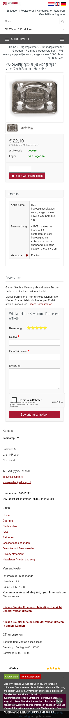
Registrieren (27, 10)
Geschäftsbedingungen (52, 14)
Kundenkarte (44, 10)
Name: (13, 336)
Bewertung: (15, 328)
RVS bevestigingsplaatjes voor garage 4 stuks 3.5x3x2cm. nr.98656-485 (32, 54)
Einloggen (12, 10)
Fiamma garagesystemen (41, 50)
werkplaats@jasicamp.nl (17, 482)
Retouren (59, 10)
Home (12, 47)
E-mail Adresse (18, 351)
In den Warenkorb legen (28, 175)
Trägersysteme (28, 47)
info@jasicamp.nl (13, 476)
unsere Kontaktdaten (40, 304)
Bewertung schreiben (34, 414)
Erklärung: (15, 365)
